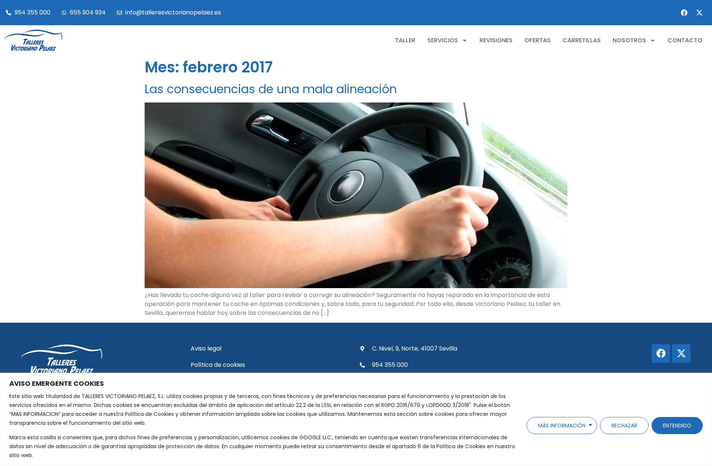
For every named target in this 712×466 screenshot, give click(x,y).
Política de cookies (218, 365)
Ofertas (537, 40)
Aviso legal (206, 348)
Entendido (677, 425)
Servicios (442, 40)
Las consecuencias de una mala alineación (271, 89)
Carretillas (582, 40)
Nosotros (629, 40)
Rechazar (624, 425)
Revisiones (495, 40)
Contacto (685, 40)
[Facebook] (684, 12)
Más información (562, 425)
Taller (405, 40)
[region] (356, 419)
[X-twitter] (699, 12)
